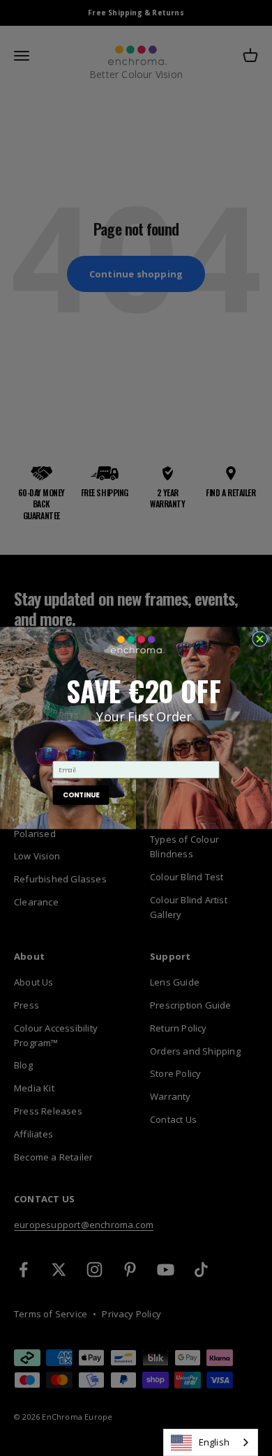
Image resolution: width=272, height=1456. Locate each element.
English (214, 1442)
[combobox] (210, 1442)
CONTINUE (81, 795)
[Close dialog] (260, 639)
